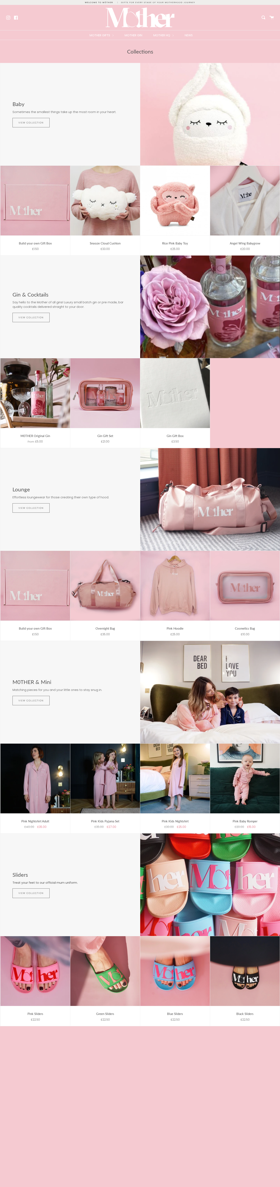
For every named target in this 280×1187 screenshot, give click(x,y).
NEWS (189, 35)
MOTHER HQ (162, 35)
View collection (31, 122)
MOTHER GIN (133, 35)
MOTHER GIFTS (100, 35)
